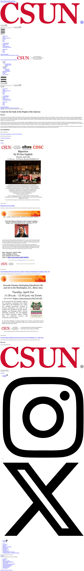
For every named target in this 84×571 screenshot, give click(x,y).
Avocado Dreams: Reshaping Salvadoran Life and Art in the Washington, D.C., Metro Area (21, 337)
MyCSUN (2, 86)
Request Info (5, 49)
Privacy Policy (5, 562)
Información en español (7, 47)
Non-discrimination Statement (8, 561)
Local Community (6, 46)
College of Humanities (4, 54)
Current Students (6, 43)
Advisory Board (8, 63)
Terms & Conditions (6, 560)
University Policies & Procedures (9, 551)
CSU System (5, 568)
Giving (4, 73)
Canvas (4, 39)
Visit (3, 50)
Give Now (2, 555)
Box (3, 40)
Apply (4, 51)
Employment (5, 547)
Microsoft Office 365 (6, 38)
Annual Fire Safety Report (7, 564)
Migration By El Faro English (7, 205)
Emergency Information (7, 546)
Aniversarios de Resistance (5, 138)
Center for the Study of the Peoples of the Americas (9, 55)
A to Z (4, 543)
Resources (4, 72)
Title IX (4, 559)
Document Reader (6, 567)
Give (4, 52)
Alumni (4, 45)
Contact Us (2, 373)
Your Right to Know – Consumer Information (11, 552)
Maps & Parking (6, 548)
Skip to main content (11, 0)
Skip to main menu (3, 0)
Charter (6, 65)
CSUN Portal (5, 36)
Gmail (4, 37)
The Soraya (5, 549)
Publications (7, 70)
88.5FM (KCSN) (6, 550)
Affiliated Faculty (8, 64)
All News (2, 142)
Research (4, 68)
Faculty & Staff (5, 44)
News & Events (5, 74)
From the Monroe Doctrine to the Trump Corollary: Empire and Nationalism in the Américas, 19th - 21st (25, 271)
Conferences (7, 69)
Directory (4, 545)
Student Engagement (6, 71)
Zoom (4, 41)
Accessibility (5, 544)
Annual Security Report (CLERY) (9, 563)
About (4, 61)
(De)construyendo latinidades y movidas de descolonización (11, 134)
